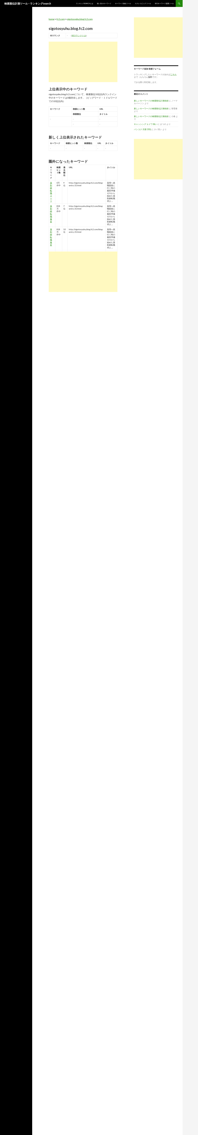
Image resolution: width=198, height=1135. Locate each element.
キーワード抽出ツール (123, 3)
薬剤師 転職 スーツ (51, 192)
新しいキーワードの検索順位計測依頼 (151, 100)
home (51, 19)
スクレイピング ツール (143, 3)
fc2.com (61, 19)
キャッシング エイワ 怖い (145, 124)
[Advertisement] (83, 62)
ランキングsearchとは (84, 3)
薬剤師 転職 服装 (51, 214)
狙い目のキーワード (104, 3)
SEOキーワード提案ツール (164, 3)
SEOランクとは (79, 35)
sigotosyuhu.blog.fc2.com (80, 19)
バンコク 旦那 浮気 (142, 129)
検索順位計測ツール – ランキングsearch (27, 3)
